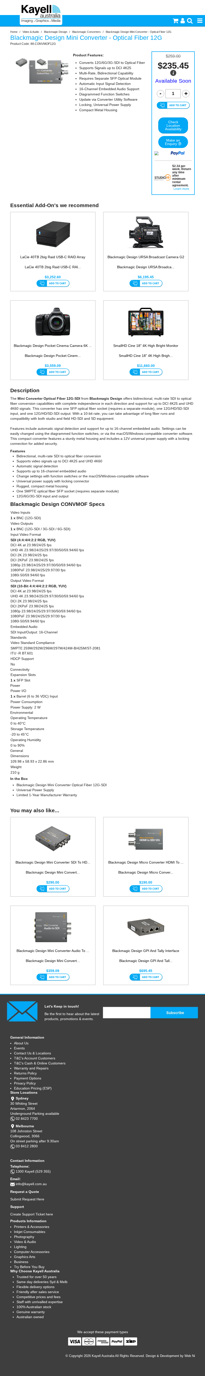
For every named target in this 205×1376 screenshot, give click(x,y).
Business (21, 1262)
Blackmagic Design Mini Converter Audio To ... (52, 951)
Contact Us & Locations (32, 1053)
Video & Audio (30, 31)
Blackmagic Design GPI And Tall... (145, 961)
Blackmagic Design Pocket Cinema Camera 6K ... (53, 346)
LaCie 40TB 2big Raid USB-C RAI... (53, 267)
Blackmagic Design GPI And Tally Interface (145, 951)
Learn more (181, 189)
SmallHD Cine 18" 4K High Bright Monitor (145, 346)
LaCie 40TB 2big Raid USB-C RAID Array (52, 257)
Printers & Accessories (31, 1227)
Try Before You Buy (29, 1267)
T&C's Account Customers (34, 1058)
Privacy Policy (25, 1083)
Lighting (20, 1247)
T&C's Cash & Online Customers (40, 1063)
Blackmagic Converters (86, 31)
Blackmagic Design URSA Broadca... (145, 267)
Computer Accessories (32, 1252)
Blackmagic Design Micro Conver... (145, 872)
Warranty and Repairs (31, 1068)
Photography (24, 1237)
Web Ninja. (192, 1356)
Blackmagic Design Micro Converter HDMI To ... (146, 862)
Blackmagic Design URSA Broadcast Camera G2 (146, 257)
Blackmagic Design (55, 31)
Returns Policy (25, 1073)
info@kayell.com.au (31, 1184)
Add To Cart (53, 284)
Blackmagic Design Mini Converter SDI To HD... (53, 862)
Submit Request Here (27, 1199)
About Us (21, 1043)
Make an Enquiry (172, 142)
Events (19, 1048)
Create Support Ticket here (31, 1214)
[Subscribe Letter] (22, 1011)
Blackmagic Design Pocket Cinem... (53, 356)
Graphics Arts (24, 1257)
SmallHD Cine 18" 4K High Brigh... (146, 356)
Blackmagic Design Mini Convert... (53, 872)
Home (14, 31)
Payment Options (27, 1078)
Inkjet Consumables (29, 1232)
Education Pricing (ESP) (33, 1088)
